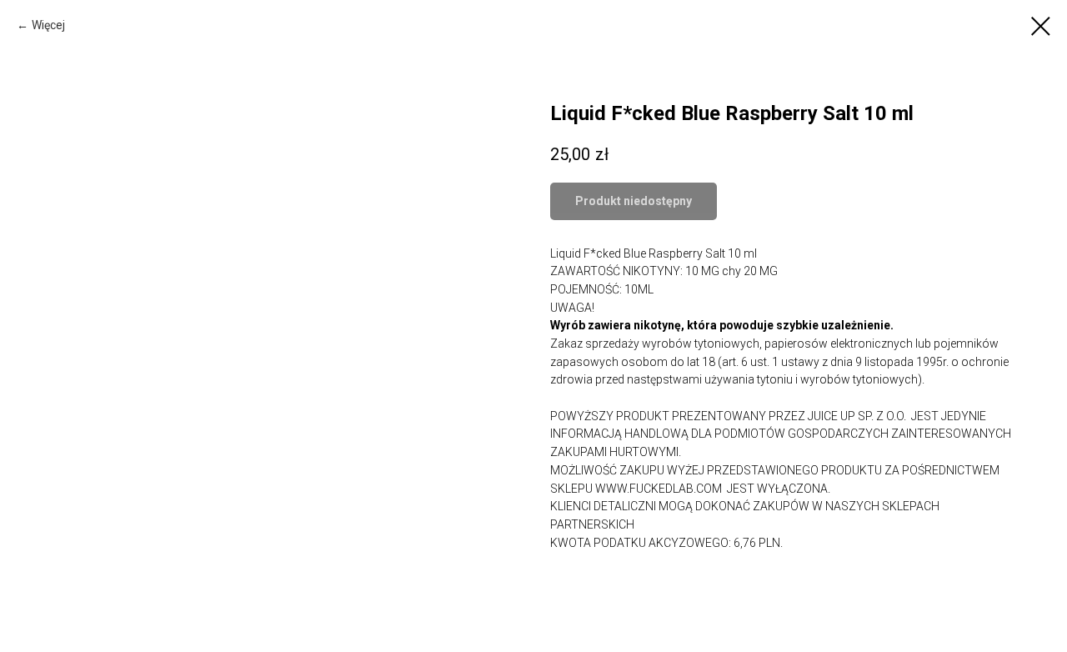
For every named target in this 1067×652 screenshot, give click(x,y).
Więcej (48, 25)
